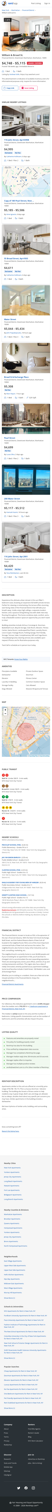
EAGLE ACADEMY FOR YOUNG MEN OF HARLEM (20, 882)
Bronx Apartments (11, 1241)
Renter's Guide (33, 1433)
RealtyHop (8, 1445)
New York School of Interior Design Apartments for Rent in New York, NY (26, 1344)
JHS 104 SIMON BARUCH (11, 857)
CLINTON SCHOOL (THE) (11, 870)
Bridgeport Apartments (12, 1195)
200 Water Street (12, 498)
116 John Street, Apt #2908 (16, 140)
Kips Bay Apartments (12, 1279)
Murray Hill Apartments (13, 1292)
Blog (29, 1437)
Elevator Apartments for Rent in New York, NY (21, 1380)
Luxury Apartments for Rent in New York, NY (20, 1384)
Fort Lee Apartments (12, 1190)
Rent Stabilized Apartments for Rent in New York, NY (23, 1403)
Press (6, 1433)
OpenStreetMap (44, 756)
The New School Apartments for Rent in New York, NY (24, 1331)
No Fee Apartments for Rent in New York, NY (20, 1389)
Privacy (6, 1441)
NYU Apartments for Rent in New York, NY (19, 1311)
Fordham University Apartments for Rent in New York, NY (25, 1315)
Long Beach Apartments (13, 1181)
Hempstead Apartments (13, 1228)
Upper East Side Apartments (14, 1270)
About (6, 1429)
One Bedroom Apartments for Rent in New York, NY (23, 1394)
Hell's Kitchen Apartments (13, 1274)
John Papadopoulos (13, 333)
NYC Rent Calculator (35, 1441)
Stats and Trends (10, 1463)
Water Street (10, 319)
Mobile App (8, 1467)
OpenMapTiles (33, 756)
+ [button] (5, 709)
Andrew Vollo (14, 74)
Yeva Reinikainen (12, 573)
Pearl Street (9, 438)
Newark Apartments (11, 1186)
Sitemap (7, 1471)
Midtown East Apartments (14, 1283)
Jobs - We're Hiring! (35, 1463)
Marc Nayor (10, 393)
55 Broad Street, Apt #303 (16, 258)
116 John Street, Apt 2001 (16, 556)
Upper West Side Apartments (15, 1265)
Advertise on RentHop (36, 1459)
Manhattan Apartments (13, 1214)
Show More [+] (9, 1298)
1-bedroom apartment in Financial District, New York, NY (25, 1007)
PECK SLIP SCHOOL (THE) (11, 845)
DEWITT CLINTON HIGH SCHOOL (14, 895)
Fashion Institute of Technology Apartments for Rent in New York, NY (24, 1325)
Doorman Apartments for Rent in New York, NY (21, 1375)
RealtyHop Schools (9, 910)
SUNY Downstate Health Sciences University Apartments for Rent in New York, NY (25, 1351)
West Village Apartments (13, 1288)
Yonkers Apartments (11, 1172)
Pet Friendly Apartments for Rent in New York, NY (22, 1398)
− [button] (5, 713)
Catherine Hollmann (14, 156)
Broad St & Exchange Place (16, 377)
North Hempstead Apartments (15, 1246)
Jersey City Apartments (12, 1177)
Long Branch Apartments (13, 1199)
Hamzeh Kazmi (12, 512)
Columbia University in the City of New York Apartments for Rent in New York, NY (25, 1337)
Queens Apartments (11, 1223)
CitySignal (7, 1475)
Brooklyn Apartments (12, 1219)
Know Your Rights (21, 659)
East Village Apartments (13, 1261)
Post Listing (36, 3)
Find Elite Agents (34, 1429)
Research (7, 1459)
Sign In (47, 3)
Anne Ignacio (11, 214)
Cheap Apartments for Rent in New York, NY (20, 1371)
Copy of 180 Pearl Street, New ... (19, 200)
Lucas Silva (10, 454)
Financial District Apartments (12, 984)
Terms (6, 1437)
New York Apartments (12, 1168)
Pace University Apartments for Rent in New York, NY (24, 1320)
